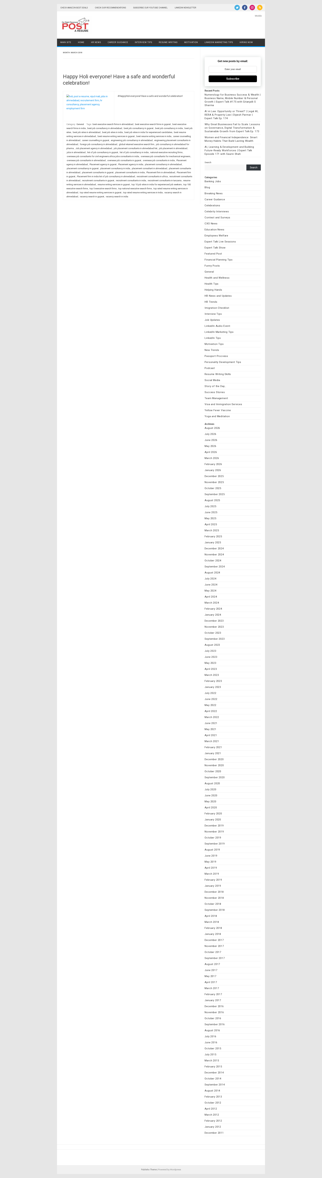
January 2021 (213, 753)
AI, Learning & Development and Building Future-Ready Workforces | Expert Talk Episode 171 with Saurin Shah (229, 150)
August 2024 (212, 572)
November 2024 (214, 554)
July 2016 (210, 1036)
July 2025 (210, 506)
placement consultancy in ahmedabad (163, 164)
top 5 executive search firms (103, 188)
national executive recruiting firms (166, 152)
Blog (207, 187)
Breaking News (214, 193)
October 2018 (213, 903)
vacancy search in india (117, 196)
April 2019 (211, 867)
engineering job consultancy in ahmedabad (132, 140)
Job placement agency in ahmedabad (93, 148)
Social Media (212, 380)
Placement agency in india (130, 164)
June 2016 (211, 1042)
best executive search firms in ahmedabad (113, 124)
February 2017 (213, 994)
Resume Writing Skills (218, 374)
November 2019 (214, 831)
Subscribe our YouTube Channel (150, 8)
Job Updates (212, 319)
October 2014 (213, 1078)
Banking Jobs (213, 181)
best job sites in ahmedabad (86, 132)
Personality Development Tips (223, 362)
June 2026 (211, 440)
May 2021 (210, 729)
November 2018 (214, 897)
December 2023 (214, 620)
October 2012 (213, 1102)
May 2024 (210, 590)
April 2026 (211, 452)
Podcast (210, 368)
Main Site (65, 42)
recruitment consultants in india (131, 180)
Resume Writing (168, 42)
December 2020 (214, 759)
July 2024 (210, 578)
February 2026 (213, 464)
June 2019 (211, 855)
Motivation (191, 42)
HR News (96, 42)
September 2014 (215, 1084)
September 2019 (215, 843)
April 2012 (211, 1108)
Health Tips (212, 283)
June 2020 (211, 795)
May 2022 (210, 705)
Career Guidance (118, 42)
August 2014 (212, 1090)
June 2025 (211, 512)
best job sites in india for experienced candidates (148, 132)
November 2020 (214, 765)
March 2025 (212, 530)
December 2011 (214, 1132)
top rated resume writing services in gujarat (100, 192)
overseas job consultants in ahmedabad (86, 160)
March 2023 (212, 675)
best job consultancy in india (169, 128)
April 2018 (211, 915)
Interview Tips (143, 42)
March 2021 (212, 741)
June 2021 (211, 723)
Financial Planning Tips (218, 259)
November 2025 (214, 482)
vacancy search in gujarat (92, 196)
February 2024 (213, 608)
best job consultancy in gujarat (138, 128)
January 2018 (213, 934)
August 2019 (212, 849)
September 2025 (215, 494)
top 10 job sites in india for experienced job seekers (156, 184)
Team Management (216, 398)
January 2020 (213, 819)
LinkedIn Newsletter (185, 8)
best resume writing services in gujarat (116, 136)
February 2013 (213, 1096)
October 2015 (213, 1048)
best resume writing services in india (153, 136)
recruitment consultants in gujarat (98, 180)
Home (81, 42)
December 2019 (214, 825)
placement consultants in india (130, 172)
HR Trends (211, 301)
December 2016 (214, 1006)
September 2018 (215, 909)
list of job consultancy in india (134, 152)
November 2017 (214, 946)
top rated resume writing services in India (143, 192)
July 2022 (210, 693)
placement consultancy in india (115, 168)
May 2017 (210, 976)
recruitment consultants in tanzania (164, 180)
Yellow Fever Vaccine (218, 410)
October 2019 (213, 837)
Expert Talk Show (215, 247)
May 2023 (210, 662)
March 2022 (212, 717)
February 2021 (213, 747)
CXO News (211, 223)
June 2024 (211, 584)
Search (208, 162)
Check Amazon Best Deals (74, 8)
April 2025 (211, 524)
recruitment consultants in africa (152, 176)
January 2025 (213, 542)
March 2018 (212, 921)
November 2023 (214, 626)
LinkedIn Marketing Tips (219, 42)
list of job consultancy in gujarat (102, 152)
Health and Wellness (217, 277)
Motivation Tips (214, 344)
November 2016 (214, 1012)
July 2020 (210, 789)
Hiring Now (246, 42)
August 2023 (212, 644)
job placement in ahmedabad (173, 148)
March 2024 (212, 602)
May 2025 (210, 518)
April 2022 (211, 711)
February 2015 (213, 1066)
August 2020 (212, 783)
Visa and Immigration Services (223, 404)
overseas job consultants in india (159, 160)
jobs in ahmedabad (76, 152)
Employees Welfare (216, 235)
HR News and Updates (218, 295)
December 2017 (214, 940)
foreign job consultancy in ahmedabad (98, 144)
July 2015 (210, 1054)
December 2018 (214, 891)
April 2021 (211, 735)
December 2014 (214, 1072)
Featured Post (213, 253)
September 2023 (215, 638)
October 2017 (213, 952)
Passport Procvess (216, 356)
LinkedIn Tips (213, 338)
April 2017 (211, 982)
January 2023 (213, 687)
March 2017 (212, 988)
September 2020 (215, 777)
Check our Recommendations (110, 8)
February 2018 (213, 928)
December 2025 (214, 476)
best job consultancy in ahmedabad (104, 128)
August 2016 (212, 1030)
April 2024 (211, 596)
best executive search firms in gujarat (153, 124)
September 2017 (215, 958)
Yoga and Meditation (217, 416)
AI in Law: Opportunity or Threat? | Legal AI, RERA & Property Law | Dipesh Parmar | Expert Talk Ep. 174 (231, 115)
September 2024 (215, 566)
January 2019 (213, 885)
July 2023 (210, 650)
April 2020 (211, 807)
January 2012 (213, 1126)
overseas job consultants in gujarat (124, 160)
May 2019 (210, 861)
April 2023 (211, 668)
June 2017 (211, 970)
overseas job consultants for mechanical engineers (165, 156)
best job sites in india (112, 132)
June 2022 (211, 699)
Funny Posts (212, 265)
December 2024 (214, 548)
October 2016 (213, 1018)
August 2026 (212, 428)
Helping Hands (213, 289)
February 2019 (213, 879)
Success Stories (215, 392)
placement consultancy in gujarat (83, 168)
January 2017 (213, 1000)
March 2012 (212, 1114)
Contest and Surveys (217, 217)
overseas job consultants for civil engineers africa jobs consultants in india (103, 156)
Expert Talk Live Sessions (220, 241)
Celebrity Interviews (217, 211)
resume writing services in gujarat (114, 184)
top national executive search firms (135, 188)
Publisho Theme (149, 1169)
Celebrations (212, 205)
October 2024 (213, 560)
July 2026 (210, 434)
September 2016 (215, 1024)
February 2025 (213, 536)
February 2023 (213, 681)
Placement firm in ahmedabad (160, 172)
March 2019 (212, 873)
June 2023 (211, 656)
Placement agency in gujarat (103, 164)
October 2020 (213, 771)
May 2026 (210, 446)
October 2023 (213, 632)
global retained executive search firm (136, 144)
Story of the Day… (215, 386)
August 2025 (212, 500)
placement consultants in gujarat (98, 172)
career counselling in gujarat (95, 140)
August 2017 (212, 964)
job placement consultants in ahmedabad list (135, 148)
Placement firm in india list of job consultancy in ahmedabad (106, 176)
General (80, 124)
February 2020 (213, 813)
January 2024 (213, 614)
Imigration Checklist (217, 307)
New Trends (212, 350)
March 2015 (212, 1060)
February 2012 (213, 1120)
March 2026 (212, 458)
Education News (214, 229)
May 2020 (210, 801)
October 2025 (213, 488)
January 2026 (213, 470)
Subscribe (232, 78)
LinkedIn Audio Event (217, 325)
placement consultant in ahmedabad (149, 168)
